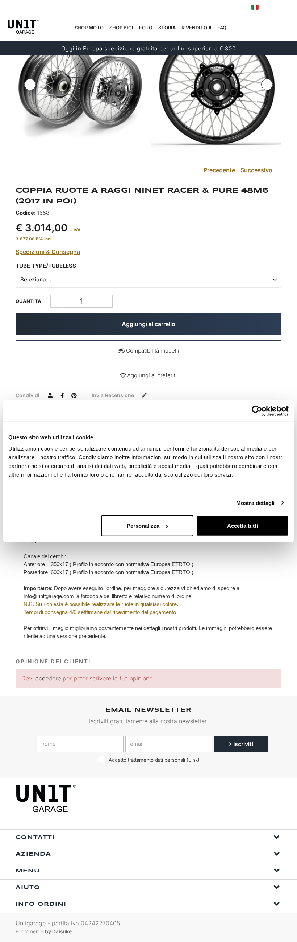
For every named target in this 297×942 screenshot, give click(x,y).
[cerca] (252, 28)
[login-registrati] (270, 7)
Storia (167, 27)
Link (193, 760)
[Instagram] (257, 798)
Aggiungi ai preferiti (151, 375)
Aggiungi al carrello (148, 324)
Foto (145, 27)
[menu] (286, 28)
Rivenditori (196, 27)
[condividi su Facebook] (62, 395)
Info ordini (41, 904)
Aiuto (28, 887)
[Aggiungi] (57, 301)
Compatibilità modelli (152, 350)
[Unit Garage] (47, 798)
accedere (48, 678)
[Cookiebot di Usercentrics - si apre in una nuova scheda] (257, 410)
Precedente (218, 170)
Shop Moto (89, 27)
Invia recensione (113, 395)
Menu (28, 870)
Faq (221, 27)
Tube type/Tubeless (46, 265)
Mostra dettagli (255, 502)
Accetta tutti (242, 526)
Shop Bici (121, 27)
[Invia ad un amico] (50, 395)
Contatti (35, 837)
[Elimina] (106, 301)
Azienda (33, 854)
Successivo (257, 170)
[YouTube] (274, 798)
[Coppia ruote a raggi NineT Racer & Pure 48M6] (81, 87)
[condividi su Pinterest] (74, 395)
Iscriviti (242, 744)
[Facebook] (240, 798)
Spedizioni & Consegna (48, 251)
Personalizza (143, 526)
